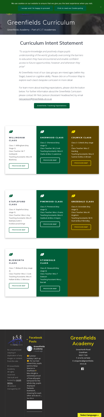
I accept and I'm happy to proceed (35, 8)
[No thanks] (100, 7)
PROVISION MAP (18, 166)
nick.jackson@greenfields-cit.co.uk (35, 98)
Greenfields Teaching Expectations (51, 106)
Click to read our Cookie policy (70, 8)
